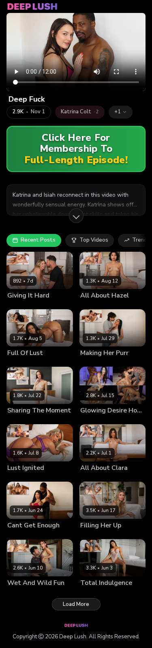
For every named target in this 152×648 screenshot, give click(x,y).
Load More (76, 604)
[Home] (32, 6)
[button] (121, 112)
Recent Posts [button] (38, 240)
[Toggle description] (76, 215)
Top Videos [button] (93, 240)
